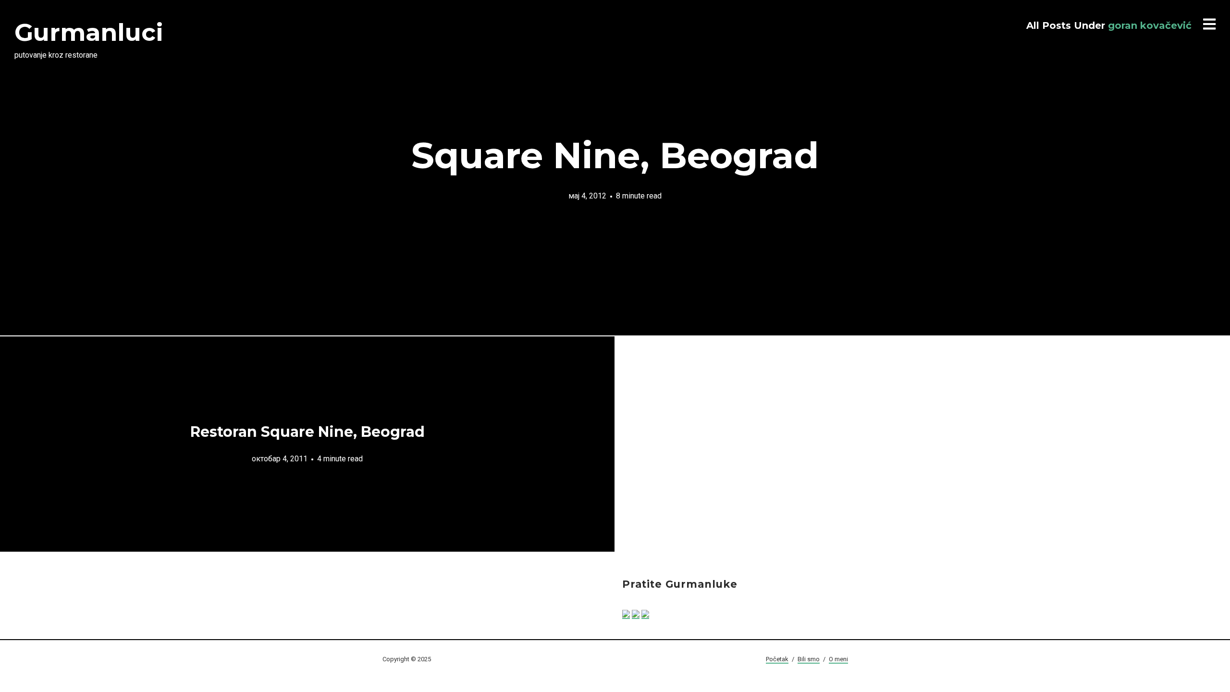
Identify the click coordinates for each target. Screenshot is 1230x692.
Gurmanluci (88, 32)
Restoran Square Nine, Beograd (307, 432)
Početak (777, 659)
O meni (838, 659)
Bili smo (809, 659)
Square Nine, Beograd (615, 155)
